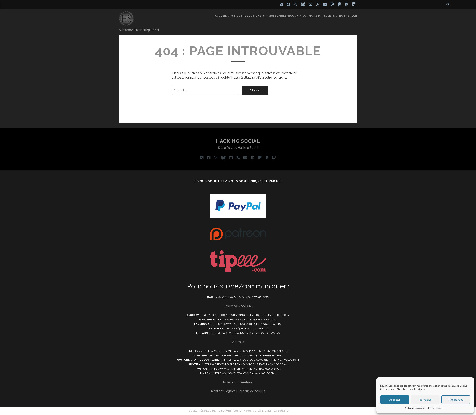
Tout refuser (425, 399)
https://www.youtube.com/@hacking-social (246, 355)
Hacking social (238, 141)
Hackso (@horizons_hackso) (247, 328)
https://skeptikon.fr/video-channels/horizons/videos (246, 350)
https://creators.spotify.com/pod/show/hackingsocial (245, 364)
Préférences (455, 399)
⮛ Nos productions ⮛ (248, 15)
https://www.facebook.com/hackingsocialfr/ (247, 324)
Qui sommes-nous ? (283, 15)
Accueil (221, 15)
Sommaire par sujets (319, 15)
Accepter (394, 399)
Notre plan (348, 15)
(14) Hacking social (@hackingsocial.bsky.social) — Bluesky (245, 315)
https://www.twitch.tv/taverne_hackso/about (245, 368)
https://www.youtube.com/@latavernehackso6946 (261, 359)
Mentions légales (435, 408)
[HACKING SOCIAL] (126, 24)
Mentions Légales (223, 391)
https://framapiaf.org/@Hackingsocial (247, 319)
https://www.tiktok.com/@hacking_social (244, 373)
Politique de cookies (415, 408)
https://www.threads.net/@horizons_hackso (245, 332)
